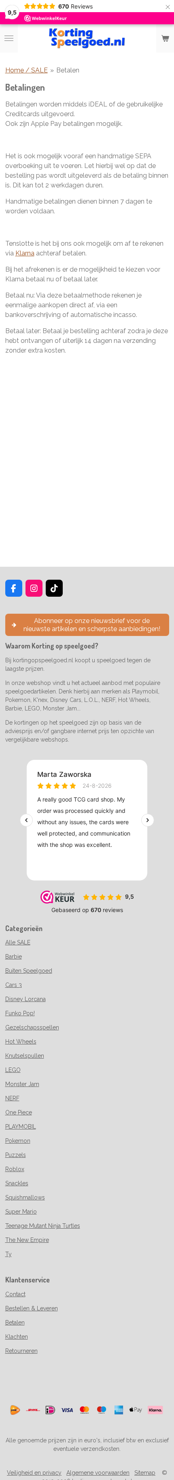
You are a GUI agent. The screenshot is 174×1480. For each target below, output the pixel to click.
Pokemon (17, 1141)
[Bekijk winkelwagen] (165, 38)
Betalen (67, 70)
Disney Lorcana (25, 999)
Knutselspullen (24, 1056)
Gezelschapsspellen (32, 1027)
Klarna (24, 253)
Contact (15, 1294)
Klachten (16, 1336)
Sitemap (144, 1472)
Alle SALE (17, 942)
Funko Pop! (20, 1013)
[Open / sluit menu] (9, 38)
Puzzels (15, 1155)
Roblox (14, 1169)
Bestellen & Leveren (31, 1308)
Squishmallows (25, 1197)
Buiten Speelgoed (28, 971)
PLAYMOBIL (20, 1126)
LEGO (13, 1070)
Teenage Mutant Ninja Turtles (42, 1226)
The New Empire (27, 1240)
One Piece (18, 1112)
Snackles (16, 1183)
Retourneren (21, 1351)
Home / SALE (26, 70)
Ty (8, 1254)
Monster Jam (22, 1084)
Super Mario (21, 1211)
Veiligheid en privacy (34, 1472)
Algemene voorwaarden (97, 1472)
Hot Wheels (20, 1041)
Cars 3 (13, 985)
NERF (12, 1098)
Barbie (13, 956)
